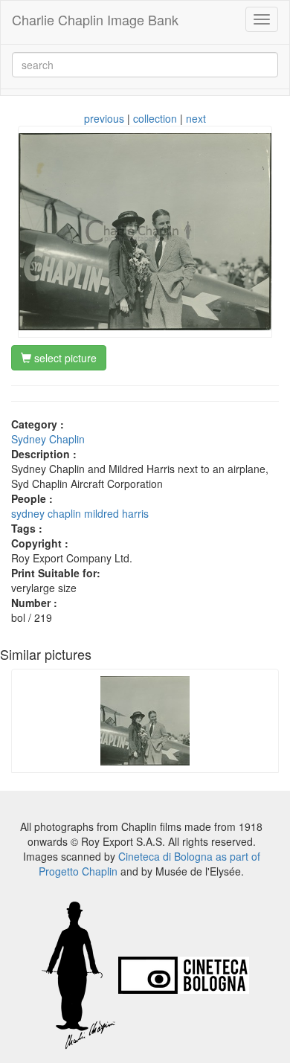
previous (104, 118)
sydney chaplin (46, 513)
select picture (64, 357)
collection (155, 118)
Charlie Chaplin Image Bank (95, 19)
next (196, 118)
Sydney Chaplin (48, 438)
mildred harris (116, 513)
